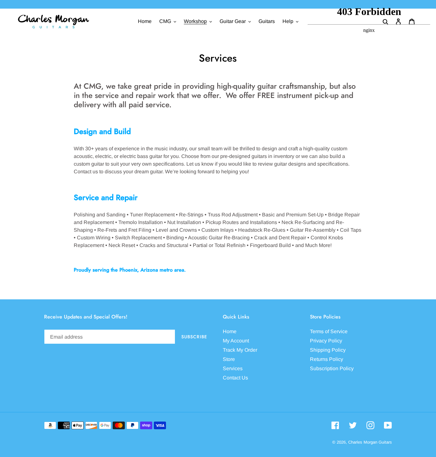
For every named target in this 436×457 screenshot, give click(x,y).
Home (230, 331)
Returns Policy (326, 359)
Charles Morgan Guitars (370, 442)
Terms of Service (329, 331)
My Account (236, 340)
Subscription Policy (332, 368)
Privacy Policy (326, 340)
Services (233, 368)
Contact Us (235, 377)
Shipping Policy (328, 350)
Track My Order (240, 350)
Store (229, 359)
